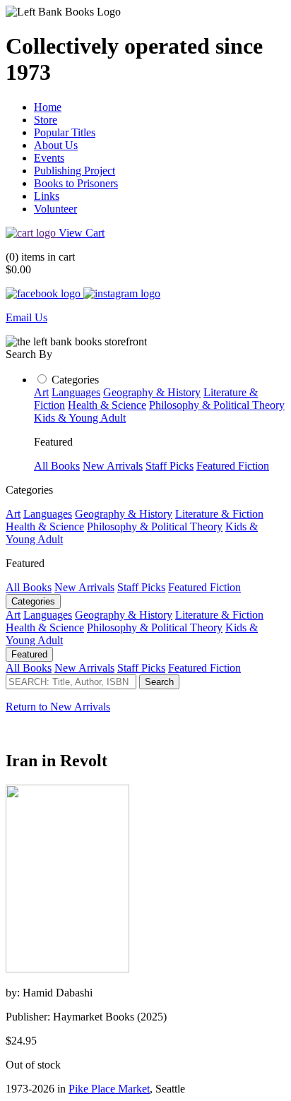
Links (46, 196)
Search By (29, 354)
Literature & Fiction (219, 514)
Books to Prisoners (76, 183)
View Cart (82, 233)
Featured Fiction (232, 466)
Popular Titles (64, 132)
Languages (76, 392)
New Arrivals (113, 466)
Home (47, 107)
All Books (57, 466)
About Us (56, 145)
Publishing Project (74, 171)
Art (41, 392)
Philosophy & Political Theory (217, 405)
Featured (29, 654)
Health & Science (107, 405)
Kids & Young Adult (80, 418)
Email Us (26, 317)
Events (49, 158)
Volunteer (55, 209)
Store (45, 120)
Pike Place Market (109, 1089)
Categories (75, 380)
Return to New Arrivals (58, 707)
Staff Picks (170, 466)
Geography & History (152, 392)
